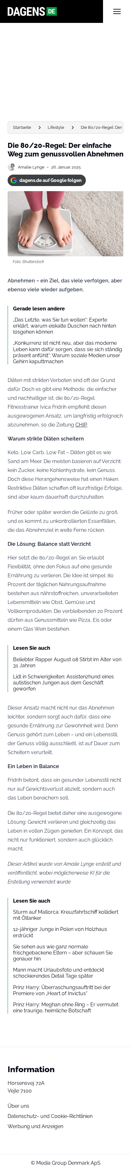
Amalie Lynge (31, 167)
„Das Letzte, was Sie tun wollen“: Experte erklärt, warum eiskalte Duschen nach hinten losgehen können (64, 326)
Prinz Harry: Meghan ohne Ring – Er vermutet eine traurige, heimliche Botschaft (65, 1008)
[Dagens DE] (55, 11)
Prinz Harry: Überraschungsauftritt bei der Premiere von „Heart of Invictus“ (62, 990)
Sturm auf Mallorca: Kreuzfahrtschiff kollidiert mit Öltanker (65, 915)
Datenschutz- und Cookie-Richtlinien (50, 1116)
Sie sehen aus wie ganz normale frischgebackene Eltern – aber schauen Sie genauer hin (63, 953)
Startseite (22, 127)
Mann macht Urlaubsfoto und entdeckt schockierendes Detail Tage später (58, 973)
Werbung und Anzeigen (35, 1126)
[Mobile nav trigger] (117, 11)
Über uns (18, 1106)
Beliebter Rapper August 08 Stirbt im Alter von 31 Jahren (67, 662)
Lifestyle (56, 127)
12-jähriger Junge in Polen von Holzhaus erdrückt (60, 932)
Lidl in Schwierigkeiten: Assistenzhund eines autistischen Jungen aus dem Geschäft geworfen (63, 683)
